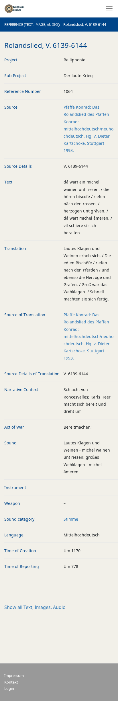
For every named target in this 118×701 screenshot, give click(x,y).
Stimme (71, 519)
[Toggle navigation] (107, 8)
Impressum (14, 675)
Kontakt (11, 682)
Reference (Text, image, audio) (31, 24)
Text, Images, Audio (35, 607)
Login (9, 688)
